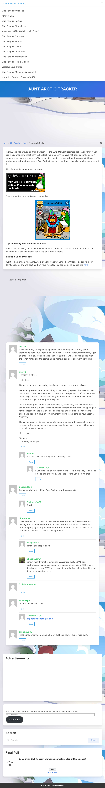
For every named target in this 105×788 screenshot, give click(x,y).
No (10, 765)
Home (5, 143)
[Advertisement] (52, 116)
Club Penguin (15, 143)
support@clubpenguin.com (40, 618)
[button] (101, 3)
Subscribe (14, 719)
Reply (23, 364)
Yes (11, 762)
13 (101, 143)
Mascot (25, 143)
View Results (52, 772)
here (86, 265)
